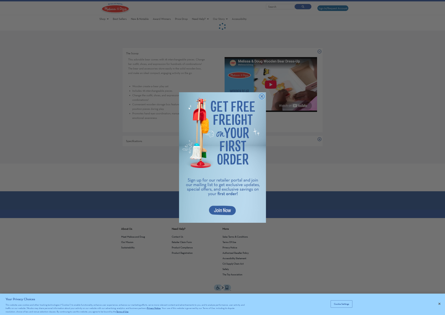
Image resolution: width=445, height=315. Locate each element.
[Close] (439, 304)
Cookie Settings (341, 303)
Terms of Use (122, 311)
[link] (222, 157)
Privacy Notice (154, 308)
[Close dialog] (262, 96)
